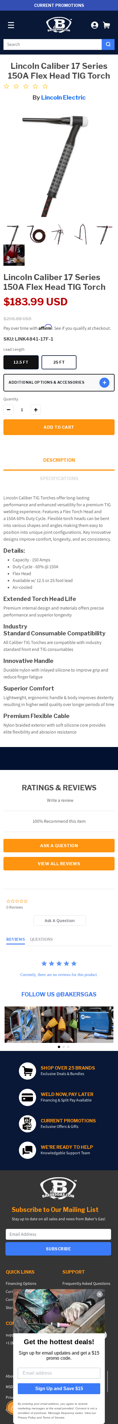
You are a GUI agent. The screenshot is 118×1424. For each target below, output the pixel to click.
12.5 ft (25, 363)
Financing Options (21, 1283)
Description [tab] (59, 460)
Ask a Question (59, 845)
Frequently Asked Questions (86, 1283)
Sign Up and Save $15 (59, 1388)
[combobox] (52, 44)
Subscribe (58, 1248)
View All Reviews (59, 863)
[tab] (60, 920)
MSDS (10, 1386)
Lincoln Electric (63, 97)
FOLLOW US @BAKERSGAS (59, 994)
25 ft (64, 363)
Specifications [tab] (59, 478)
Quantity (10, 398)
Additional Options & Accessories (46, 382)
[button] (106, 25)
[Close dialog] (100, 1294)
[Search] (108, 44)
